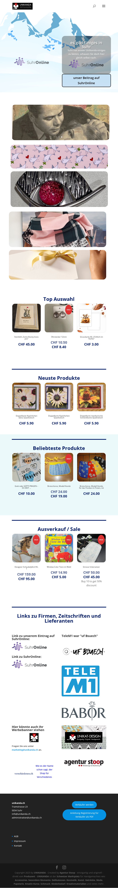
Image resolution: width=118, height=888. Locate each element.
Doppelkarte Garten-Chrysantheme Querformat (91, 417)
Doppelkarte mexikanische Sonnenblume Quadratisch (59, 417)
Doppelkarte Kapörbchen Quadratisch (26, 417)
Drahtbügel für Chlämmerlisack (91, 487)
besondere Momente (39, 880)
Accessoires (21, 880)
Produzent (29, 876)
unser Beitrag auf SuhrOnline (86, 80)
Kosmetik (72, 880)
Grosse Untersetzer (59, 567)
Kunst (81, 880)
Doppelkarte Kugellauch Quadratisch (91, 338)
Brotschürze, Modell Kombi (26, 486)
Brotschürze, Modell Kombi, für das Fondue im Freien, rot (59, 487)
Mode (99, 880)
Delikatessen (58, 880)
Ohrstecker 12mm (26, 337)
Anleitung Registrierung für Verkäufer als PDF (84, 815)
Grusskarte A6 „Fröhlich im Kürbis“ (58, 338)
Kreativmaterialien (76, 883)
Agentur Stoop (67, 872)
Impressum (20, 841)
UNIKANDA (40, 872)
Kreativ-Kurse (32, 883)
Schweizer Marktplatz (68, 876)
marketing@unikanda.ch (25, 749)
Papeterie (19, 883)
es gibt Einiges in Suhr (86, 44)
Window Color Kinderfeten (91, 567)
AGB (16, 836)
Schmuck (45, 883)
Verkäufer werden (84, 804)
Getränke (90, 880)
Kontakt (18, 845)
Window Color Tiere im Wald (26, 567)
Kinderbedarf (58, 883)
